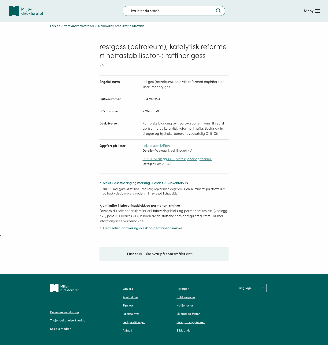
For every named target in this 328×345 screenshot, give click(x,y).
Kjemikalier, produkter (113, 26)
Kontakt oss (130, 297)
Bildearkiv (183, 330)
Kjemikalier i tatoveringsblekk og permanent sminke (139, 205)
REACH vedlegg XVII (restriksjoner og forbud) (177, 159)
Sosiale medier (60, 329)
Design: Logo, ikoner (191, 322)
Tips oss (128, 305)
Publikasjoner (186, 297)
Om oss (128, 289)
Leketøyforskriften (156, 145)
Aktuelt (127, 330)
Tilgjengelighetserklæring (67, 320)
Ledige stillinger (134, 322)
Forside (55, 26)
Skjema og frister (188, 314)
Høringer (183, 289)
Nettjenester (185, 305)
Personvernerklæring (64, 312)
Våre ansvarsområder (79, 26)
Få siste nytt (131, 314)
